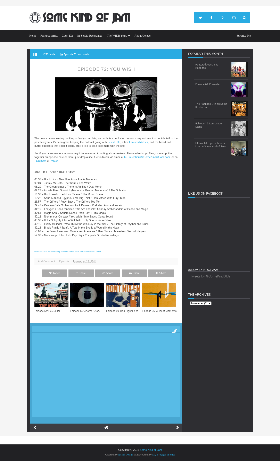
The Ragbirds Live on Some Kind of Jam (211, 105)
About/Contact (142, 35)
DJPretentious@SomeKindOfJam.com (147, 157)
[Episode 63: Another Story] (88, 295)
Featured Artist (49, 35)
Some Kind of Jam (151, 449)
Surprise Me (244, 35)
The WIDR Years (117, 35)
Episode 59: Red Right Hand (122, 311)
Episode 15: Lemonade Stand (208, 125)
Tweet (56, 273)
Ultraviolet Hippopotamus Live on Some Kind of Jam (210, 144)
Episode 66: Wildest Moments (159, 311)
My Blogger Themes (163, 454)
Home (32, 35)
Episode (64, 261)
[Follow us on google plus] (222, 17)
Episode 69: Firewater (207, 84)
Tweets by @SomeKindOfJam (211, 276)
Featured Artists (138, 142)
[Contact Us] (234, 17)
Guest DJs (67, 35)
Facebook (40, 160)
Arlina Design (125, 454)
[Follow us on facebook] (211, 17)
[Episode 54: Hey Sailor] (52, 295)
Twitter (54, 160)
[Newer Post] (34, 428)
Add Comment (46, 261)
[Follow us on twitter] (200, 17)
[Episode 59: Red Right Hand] (124, 295)
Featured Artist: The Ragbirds (206, 66)
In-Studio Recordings (89, 35)
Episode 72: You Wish (106, 69)
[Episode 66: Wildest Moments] (160, 295)
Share (82, 273)
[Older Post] (177, 428)
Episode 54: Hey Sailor (47, 311)
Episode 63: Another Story (85, 311)
